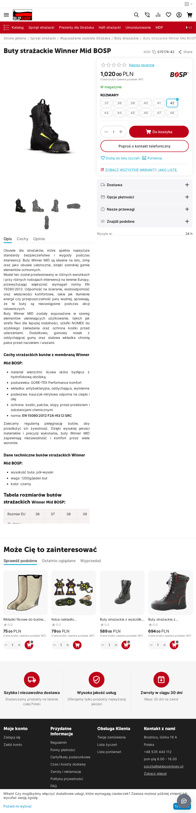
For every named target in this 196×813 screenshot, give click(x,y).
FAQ (53, 786)
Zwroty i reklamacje (65, 772)
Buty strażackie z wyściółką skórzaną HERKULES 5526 (121, 620)
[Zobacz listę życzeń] (168, 15)
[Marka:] (179, 74)
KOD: (147, 52)
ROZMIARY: (109, 95)
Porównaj (154, 158)
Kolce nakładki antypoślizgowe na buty (70, 620)
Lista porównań (109, 752)
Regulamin (58, 742)
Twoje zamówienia (111, 737)
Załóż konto (13, 745)
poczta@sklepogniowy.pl (163, 766)
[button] (185, 52)
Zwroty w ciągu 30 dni (161, 692)
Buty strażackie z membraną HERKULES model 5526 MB (165, 620)
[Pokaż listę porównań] (158, 15)
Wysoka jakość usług (96, 692)
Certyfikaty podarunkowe (70, 757)
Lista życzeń (107, 745)
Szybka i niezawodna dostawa (32, 692)
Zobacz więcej (155, 773)
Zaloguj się (12, 737)
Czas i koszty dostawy (68, 764)
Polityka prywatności (66, 779)
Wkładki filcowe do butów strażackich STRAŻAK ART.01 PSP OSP (23, 620)
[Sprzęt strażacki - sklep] (22, 14)
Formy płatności (62, 750)
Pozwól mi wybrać (17, 806)
